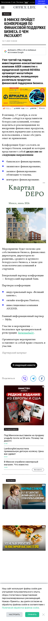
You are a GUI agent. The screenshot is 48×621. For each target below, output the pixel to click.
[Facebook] (41, 378)
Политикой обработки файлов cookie (20, 608)
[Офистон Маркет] (26, 2)
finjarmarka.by (26, 333)
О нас (13, 2)
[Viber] (24, 378)
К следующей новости (24, 365)
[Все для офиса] (32, 2)
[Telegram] (33, 378)
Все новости (38, 469)
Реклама (19, 2)
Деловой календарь (41, 2)
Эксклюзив (5, 2)
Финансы (7, 14)
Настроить (14, 614)
